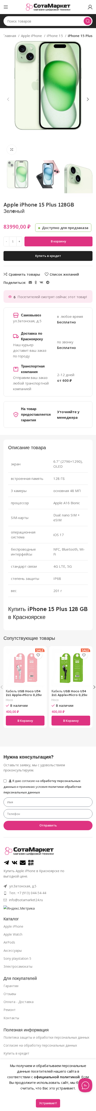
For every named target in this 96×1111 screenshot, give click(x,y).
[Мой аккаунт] (90, 7)
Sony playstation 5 (17, 958)
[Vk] (14, 863)
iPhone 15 (55, 35)
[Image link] (29, 850)
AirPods (9, 942)
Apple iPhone (32, 35)
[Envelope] (23, 863)
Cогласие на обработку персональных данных (40, 1045)
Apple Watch (12, 934)
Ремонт (9, 1009)
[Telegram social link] (48, 282)
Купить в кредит (16, 1053)
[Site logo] (48, 6)
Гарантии (10, 986)
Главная (10, 35)
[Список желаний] (38, 655)
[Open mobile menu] (5, 7)
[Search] (88, 21)
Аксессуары (12, 950)
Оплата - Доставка (18, 1002)
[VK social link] (41, 282)
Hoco (9, 700)
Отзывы (9, 994)
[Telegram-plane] (6, 863)
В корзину (58, 241)
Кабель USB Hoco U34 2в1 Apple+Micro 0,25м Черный (69, 694)
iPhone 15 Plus (80, 35)
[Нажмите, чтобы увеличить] (11, 149)
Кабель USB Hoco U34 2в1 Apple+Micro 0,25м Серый (24, 694)
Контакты (11, 1018)
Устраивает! (48, 1103)
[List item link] (48, 893)
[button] (25, 721)
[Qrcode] (31, 863)
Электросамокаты (17, 966)
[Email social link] (30, 282)
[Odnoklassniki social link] (35, 282)
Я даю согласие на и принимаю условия (42, 786)
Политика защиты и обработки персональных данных (46, 1037)
